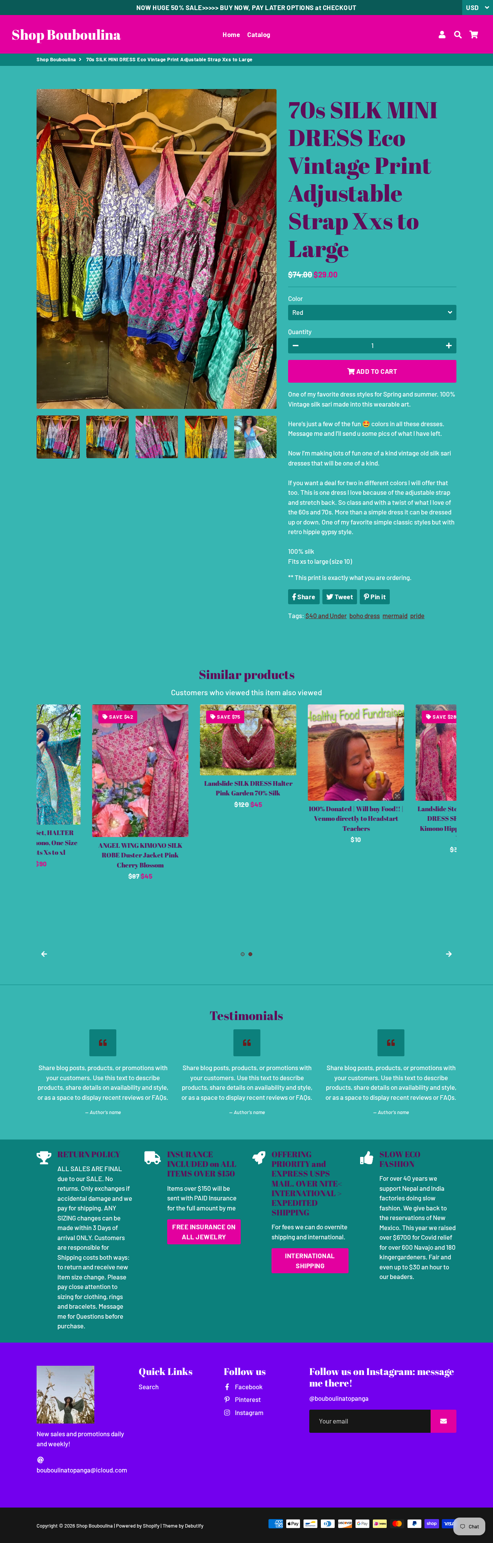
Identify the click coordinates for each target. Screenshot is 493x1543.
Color (295, 298)
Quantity (300, 331)
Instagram (248, 1412)
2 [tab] (250, 954)
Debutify (194, 1526)
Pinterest (247, 1399)
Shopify (151, 1526)
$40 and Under (326, 615)
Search (149, 1386)
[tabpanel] (85, 774)
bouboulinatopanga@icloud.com (82, 1470)
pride (417, 615)
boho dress (364, 615)
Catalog (258, 34)
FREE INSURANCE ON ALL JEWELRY (204, 1231)
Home (231, 34)
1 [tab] (243, 954)
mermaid (394, 615)
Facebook (248, 1386)
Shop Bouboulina (56, 59)
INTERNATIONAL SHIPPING (310, 1260)
